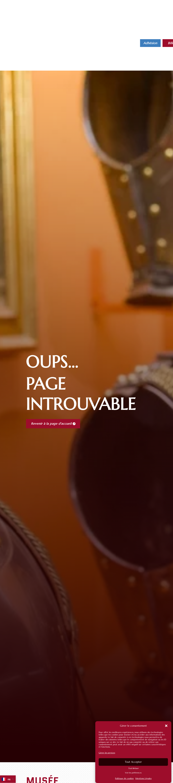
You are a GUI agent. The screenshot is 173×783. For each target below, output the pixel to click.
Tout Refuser (133, 768)
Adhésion (150, 43)
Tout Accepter (133, 761)
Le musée (41, 40)
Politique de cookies (124, 778)
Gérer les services (107, 752)
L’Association (115, 40)
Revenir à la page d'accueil (51, 423)
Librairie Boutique (48, 45)
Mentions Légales (143, 778)
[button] (166, 725)
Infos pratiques (66, 40)
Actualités (93, 40)
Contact (73, 45)
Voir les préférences (133, 773)
